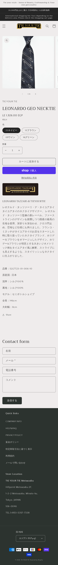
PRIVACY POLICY (14, 435)
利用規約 (10, 456)
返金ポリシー (12, 442)
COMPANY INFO (14, 421)
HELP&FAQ (11, 428)
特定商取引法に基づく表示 (19, 449)
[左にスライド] (22, 94)
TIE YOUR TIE (25, 560)
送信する (12, 400)
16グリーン (28, 137)
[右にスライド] (35, 94)
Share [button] (8, 315)
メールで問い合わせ (15, 463)
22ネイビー (11, 130)
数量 (4, 144)
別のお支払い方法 (29, 178)
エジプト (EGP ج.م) (27, 538)
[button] (3, 26)
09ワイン (10, 137)
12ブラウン (30, 130)
